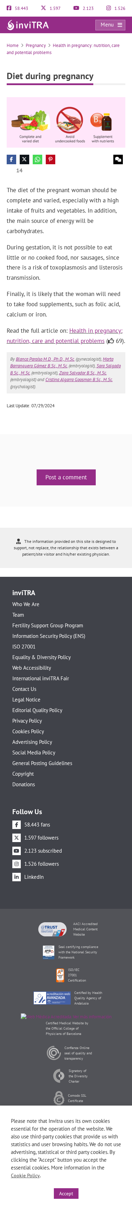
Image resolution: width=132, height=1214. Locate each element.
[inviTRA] (28, 25)
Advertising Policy (32, 742)
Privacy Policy (27, 720)
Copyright (23, 773)
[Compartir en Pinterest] (50, 159)
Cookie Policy (25, 1175)
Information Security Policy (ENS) (48, 636)
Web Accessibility (31, 667)
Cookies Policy (28, 731)
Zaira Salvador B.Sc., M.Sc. (83, 373)
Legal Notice (26, 699)
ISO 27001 (24, 646)
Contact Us (24, 689)
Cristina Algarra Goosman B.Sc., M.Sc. (79, 380)
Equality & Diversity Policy (41, 657)
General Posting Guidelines (42, 763)
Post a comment (66, 477)
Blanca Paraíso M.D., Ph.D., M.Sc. (45, 359)
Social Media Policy (33, 752)
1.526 (119, 8)
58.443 (21, 8)
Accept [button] (66, 1193)
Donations (23, 784)
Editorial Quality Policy (37, 710)
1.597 (55, 8)
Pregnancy (36, 45)
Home (13, 45)
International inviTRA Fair (40, 678)
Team (18, 614)
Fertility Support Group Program (47, 625)
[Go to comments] (118, 159)
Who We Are (25, 604)
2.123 (88, 8)
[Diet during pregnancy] (66, 122)
